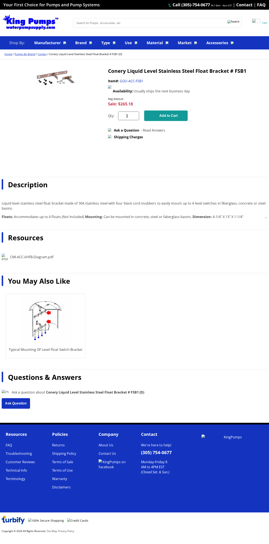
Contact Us (107, 453)
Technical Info (16, 470)
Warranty (59, 478)
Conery (42, 54)
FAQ (261, 5)
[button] (233, 23)
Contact (244, 5)
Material (155, 42)
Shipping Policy (64, 453)
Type (105, 42)
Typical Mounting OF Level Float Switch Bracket (45, 349)
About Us (106, 445)
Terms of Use (62, 470)
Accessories (217, 42)
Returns (58, 445)
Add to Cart (168, 115)
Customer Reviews (20, 462)
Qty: (111, 115)
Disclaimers (61, 487)
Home (8, 54)
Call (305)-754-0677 (190, 5)
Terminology (15, 478)
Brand (81, 42)
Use (128, 42)
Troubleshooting (19, 453)
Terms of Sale (62, 462)
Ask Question (16, 403)
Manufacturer (47, 42)
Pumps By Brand (25, 54)
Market (185, 42)
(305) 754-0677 (156, 452)
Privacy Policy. (66, 531)
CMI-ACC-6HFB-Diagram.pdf (31, 257)
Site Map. (52, 531)
